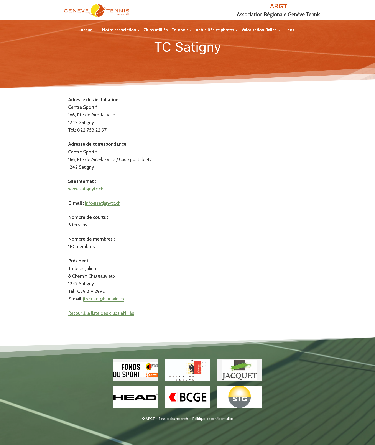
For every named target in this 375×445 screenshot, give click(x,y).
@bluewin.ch (111, 299)
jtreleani (91, 299)
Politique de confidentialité (212, 419)
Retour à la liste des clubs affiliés (101, 313)
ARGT (278, 6)
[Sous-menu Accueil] (97, 29)
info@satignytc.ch (102, 203)
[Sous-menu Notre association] (138, 29)
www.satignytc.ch (85, 189)
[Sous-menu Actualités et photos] (236, 29)
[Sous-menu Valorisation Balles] (279, 29)
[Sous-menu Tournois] (190, 29)
